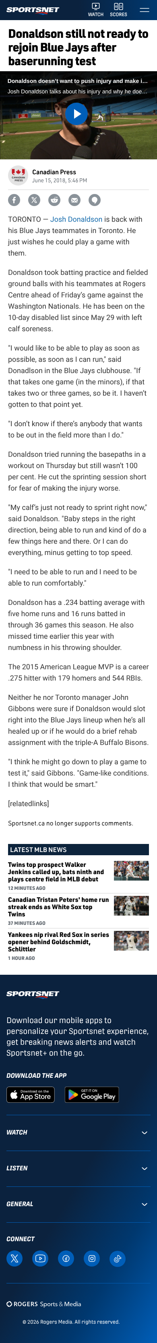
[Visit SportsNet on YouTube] (40, 1258)
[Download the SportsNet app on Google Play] (91, 1094)
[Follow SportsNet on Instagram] (92, 1258)
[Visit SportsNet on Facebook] (66, 1258)
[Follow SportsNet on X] (14, 1258)
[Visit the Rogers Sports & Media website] (43, 1304)
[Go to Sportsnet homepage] (32, 11)
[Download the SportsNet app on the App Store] (30, 1094)
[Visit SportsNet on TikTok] (117, 1258)
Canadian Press (54, 171)
